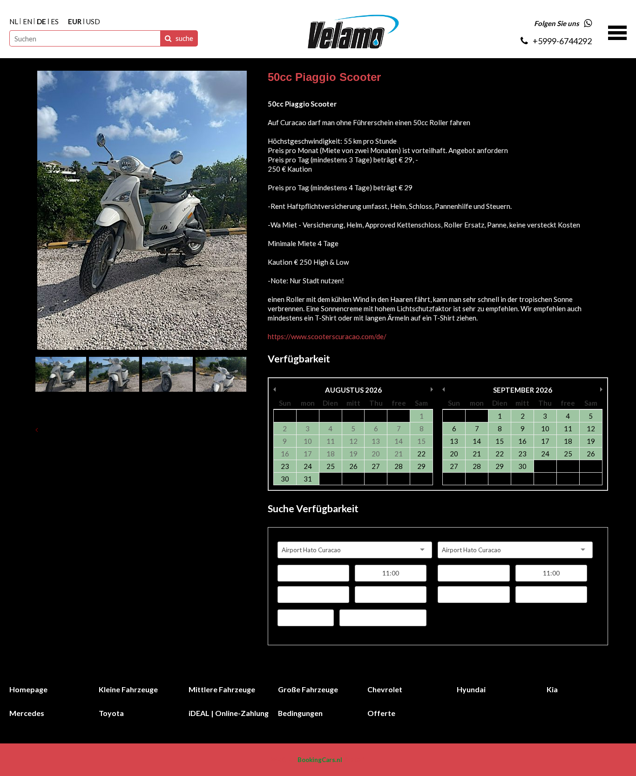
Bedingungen (300, 713)
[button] (617, 31)
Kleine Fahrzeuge (128, 689)
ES (55, 21)
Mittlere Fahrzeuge (222, 689)
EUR (74, 21)
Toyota (111, 713)
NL (13, 21)
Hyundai (471, 689)
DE (41, 21)
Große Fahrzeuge (308, 689)
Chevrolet (384, 689)
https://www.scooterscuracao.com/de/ (327, 336)
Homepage (28, 689)
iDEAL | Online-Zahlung (229, 713)
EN (27, 21)
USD (93, 21)
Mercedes (26, 713)
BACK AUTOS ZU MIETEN (85, 429)
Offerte (381, 713)
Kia (552, 689)
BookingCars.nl (320, 759)
